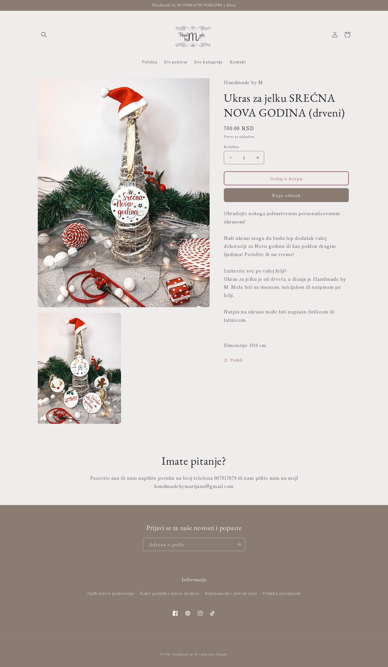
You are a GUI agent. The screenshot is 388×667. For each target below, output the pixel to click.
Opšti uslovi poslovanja (111, 593)
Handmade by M (184, 654)
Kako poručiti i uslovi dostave (169, 593)
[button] (44, 34)
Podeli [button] (236, 360)
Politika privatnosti (282, 593)
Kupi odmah (286, 195)
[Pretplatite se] (238, 544)
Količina (231, 146)
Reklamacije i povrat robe (231, 593)
